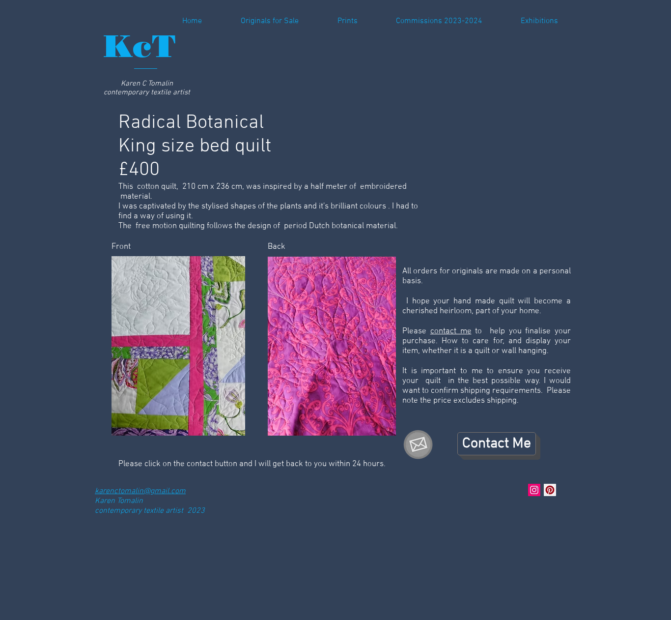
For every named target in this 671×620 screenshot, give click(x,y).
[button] (427, 21)
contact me (451, 331)
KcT (140, 46)
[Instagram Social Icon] (534, 490)
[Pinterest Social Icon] (550, 490)
